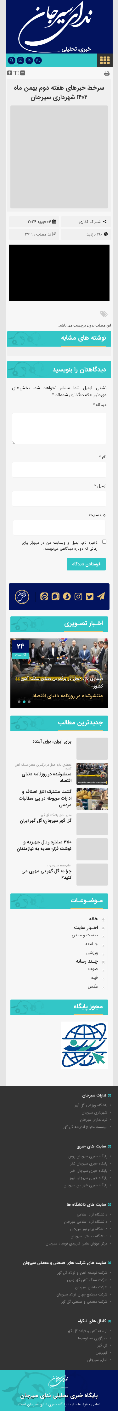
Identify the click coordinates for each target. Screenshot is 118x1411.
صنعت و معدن (85, 935)
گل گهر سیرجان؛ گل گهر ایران (45, 820)
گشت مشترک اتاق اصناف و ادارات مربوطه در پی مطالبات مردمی (60, 692)
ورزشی (92, 952)
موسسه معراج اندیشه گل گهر (85, 1127)
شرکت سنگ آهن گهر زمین (87, 1280)
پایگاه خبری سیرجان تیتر (88, 1163)
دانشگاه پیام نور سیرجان (88, 1229)
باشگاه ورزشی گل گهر (91, 1105)
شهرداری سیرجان (94, 1112)
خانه (93, 919)
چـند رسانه (87, 961)
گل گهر (102, 1345)
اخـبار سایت (86, 928)
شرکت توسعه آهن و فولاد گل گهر (82, 1273)
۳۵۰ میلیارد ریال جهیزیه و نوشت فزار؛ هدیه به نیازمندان (44, 845)
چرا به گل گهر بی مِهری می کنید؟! (46, 874)
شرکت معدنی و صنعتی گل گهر (84, 1302)
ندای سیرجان (97, 1360)
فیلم (94, 977)
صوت (93, 968)
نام (102, 457)
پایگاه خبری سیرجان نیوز (88, 1178)
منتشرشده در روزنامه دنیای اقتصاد (46, 777)
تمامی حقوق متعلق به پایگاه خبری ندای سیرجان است (59, 1404)
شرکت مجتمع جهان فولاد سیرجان (81, 1294)
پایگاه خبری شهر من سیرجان (85, 1185)
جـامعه (91, 943)
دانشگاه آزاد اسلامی (92, 1214)
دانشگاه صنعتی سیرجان (88, 1236)
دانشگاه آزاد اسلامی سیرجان (85, 1222)
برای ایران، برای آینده (51, 741)
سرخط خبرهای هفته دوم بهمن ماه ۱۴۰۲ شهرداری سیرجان (59, 92)
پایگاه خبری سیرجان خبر (88, 1171)
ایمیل (100, 486)
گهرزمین (101, 1353)
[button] (29, 701)
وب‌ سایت (97, 515)
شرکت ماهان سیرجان (91, 1287)
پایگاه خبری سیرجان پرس (87, 1156)
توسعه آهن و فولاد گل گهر (87, 1331)
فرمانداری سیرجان (93, 1120)
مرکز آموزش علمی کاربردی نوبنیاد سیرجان (76, 1243)
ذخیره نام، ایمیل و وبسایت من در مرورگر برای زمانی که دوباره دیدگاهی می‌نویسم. (60, 546)
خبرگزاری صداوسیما (92, 1338)
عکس (93, 986)
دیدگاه (99, 404)
